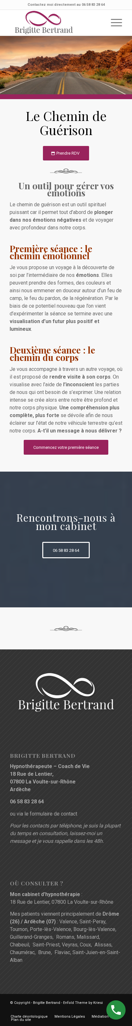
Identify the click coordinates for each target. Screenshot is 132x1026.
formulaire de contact (53, 814)
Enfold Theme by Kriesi (83, 1003)
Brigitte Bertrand (46, 1003)
